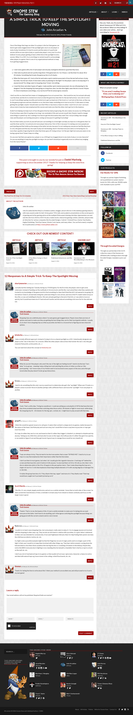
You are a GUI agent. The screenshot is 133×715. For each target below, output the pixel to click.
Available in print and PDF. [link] (112, 184)
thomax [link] (18, 566)
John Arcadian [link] (55, 29)
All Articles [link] (83, 709)
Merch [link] (124, 12)
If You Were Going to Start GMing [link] (112, 135)
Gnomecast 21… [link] (115, 32)
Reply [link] (90, 306)
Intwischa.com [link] (46, 347)
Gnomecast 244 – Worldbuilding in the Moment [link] (84, 259)
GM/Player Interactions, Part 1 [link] (24, 3)
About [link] (104, 12)
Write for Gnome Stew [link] (101, 709)
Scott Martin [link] (20, 486)
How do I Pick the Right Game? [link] (111, 124)
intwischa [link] (18, 335)
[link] (130, 2)
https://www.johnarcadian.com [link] (47, 224)
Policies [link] (90, 709)
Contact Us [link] (113, 709)
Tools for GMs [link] (55, 35)
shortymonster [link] (21, 283)
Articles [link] (92, 12)
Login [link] (114, 12)
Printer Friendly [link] (66, 35)
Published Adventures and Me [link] (61, 258)
